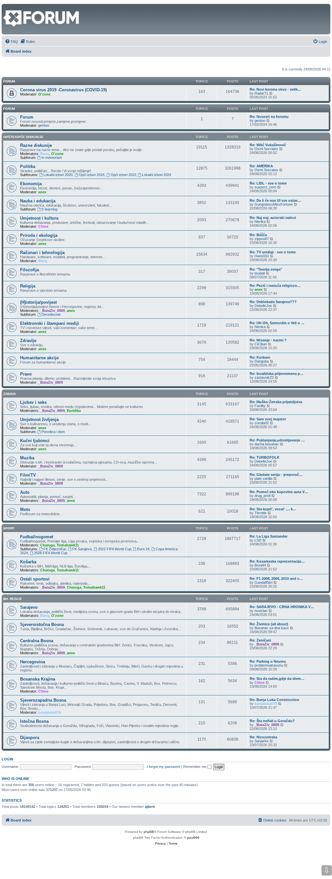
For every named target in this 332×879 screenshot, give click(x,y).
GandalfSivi (263, 582)
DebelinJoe (263, 306)
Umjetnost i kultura (39, 218)
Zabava (9, 394)
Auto (25, 492)
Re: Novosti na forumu (269, 117)
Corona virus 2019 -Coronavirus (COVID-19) (63, 89)
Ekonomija (31, 183)
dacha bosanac (267, 444)
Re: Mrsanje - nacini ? (268, 340)
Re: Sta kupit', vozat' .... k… (273, 509)
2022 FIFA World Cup (114, 549)
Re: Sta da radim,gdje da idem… (277, 679)
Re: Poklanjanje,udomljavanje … (277, 440)
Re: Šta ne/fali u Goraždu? (272, 721)
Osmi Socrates (266, 149)
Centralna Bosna (36, 640)
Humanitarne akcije (39, 357)
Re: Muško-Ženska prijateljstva (276, 402)
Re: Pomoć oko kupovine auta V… (279, 492)
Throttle (261, 513)
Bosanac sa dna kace (272, 628)
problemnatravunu (269, 665)
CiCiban (261, 344)
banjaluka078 (49, 712)
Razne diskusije (36, 145)
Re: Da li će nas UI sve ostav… (275, 200)
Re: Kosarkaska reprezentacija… (277, 561)
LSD (258, 540)
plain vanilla (263, 478)
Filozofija (29, 269)
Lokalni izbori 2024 (156, 175)
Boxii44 (260, 565)
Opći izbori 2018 (91, 175)
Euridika (74, 411)
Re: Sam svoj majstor (268, 419)
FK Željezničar (54, 549)
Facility (260, 406)
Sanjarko (261, 741)
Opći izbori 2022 (123, 175)
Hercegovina (32, 661)
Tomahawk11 (68, 545)
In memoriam (52, 157)
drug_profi (262, 496)
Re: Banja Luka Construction (274, 700)
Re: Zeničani (260, 640)
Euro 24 (143, 549)
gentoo (43, 125)
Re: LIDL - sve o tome (268, 183)
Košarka (28, 561)
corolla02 (262, 423)
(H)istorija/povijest (38, 302)
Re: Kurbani (260, 357)
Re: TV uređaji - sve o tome (273, 252)
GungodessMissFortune (274, 204)
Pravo (26, 374)
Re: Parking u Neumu (268, 661)
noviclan (261, 611)
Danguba (262, 361)
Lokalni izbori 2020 (58, 175)
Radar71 (261, 93)
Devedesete (51, 314)
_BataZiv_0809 (52, 310)
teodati (260, 273)
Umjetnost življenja (39, 419)
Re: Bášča (258, 235)
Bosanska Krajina (37, 679)
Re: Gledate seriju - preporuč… (276, 475)
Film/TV (28, 475)
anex (42, 192)
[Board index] (7, 7)
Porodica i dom (53, 432)
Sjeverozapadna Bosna (43, 700)
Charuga (47, 545)
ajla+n (150, 807)
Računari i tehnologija (42, 252)
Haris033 (262, 256)
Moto (25, 509)
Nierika (260, 221)
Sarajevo (29, 607)
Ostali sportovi (35, 579)
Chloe (43, 226)
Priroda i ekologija (38, 235)
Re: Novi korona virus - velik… (275, 89)
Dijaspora (29, 737)
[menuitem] (11, 41)
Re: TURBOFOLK (264, 457)
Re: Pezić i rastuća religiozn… (275, 285)
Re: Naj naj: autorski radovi (273, 218)
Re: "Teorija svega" (266, 269)
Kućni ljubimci (35, 440)
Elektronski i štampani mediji (49, 323)
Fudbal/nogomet (36, 536)
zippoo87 (262, 239)
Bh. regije (12, 599)
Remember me (195, 767)
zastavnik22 (264, 377)
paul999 (193, 837)
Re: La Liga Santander (269, 536)
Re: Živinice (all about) (269, 624)
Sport (9, 528)
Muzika (27, 457)
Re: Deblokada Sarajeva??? (273, 302)
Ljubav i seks (33, 402)
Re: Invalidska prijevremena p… (276, 374)
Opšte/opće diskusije (23, 137)
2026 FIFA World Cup (50, 553)
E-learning (49, 209)
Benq (44, 154)
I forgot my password (163, 767)
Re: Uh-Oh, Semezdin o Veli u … (277, 323)
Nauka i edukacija (37, 200)
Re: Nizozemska (263, 737)
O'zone (44, 94)
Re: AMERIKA (261, 166)
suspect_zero (265, 187)
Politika (27, 166)
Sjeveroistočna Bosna (42, 624)
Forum (9, 108)
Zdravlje (28, 340)
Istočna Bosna (34, 721)
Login (7, 759)
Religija (27, 286)
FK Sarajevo (82, 549)
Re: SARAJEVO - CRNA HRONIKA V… (282, 607)
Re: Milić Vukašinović (268, 145)
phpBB (149, 832)
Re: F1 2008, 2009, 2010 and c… (276, 578)
